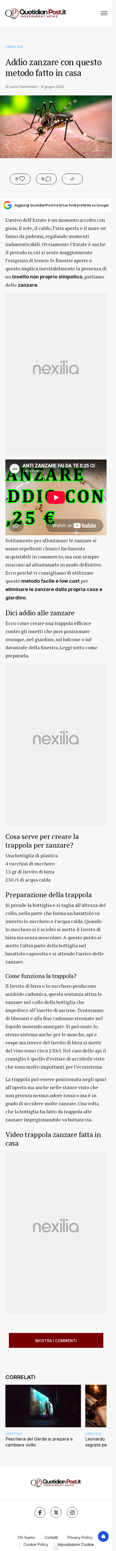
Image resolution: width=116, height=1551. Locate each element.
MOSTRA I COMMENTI (56, 1340)
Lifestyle (14, 47)
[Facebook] (40, 1512)
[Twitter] (56, 1512)
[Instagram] (72, 1512)
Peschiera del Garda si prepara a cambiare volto (39, 1442)
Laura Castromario (23, 87)
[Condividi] (72, 179)
